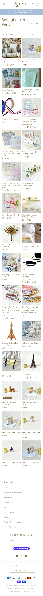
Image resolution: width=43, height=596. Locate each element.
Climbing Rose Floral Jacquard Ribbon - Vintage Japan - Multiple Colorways (11, 309)
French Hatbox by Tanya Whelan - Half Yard (31, 90)
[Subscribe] (34, 540)
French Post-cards (8, 90)
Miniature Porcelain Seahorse (9, 403)
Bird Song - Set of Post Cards (10, 275)
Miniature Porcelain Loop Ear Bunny (31, 433)
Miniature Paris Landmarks (27, 374)
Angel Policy (9, 497)
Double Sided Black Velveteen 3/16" (29, 275)
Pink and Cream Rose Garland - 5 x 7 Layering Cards (11, 185)
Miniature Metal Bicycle (30, 343)
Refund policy (19, 588)
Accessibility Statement (13, 493)
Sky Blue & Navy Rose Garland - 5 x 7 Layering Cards (11, 153)
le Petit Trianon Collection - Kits (11, 61)
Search (7, 488)
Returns (7, 517)
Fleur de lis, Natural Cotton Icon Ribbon (29, 216)
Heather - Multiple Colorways (8, 246)
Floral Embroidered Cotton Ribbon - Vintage (31, 120)
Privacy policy (30, 588)
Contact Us (8, 502)
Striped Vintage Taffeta (10, 119)
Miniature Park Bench (10, 373)
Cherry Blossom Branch (10, 215)
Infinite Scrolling (35, 22)
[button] (4, 4)
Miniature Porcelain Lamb (11, 432)
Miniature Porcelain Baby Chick (31, 403)
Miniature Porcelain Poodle (29, 61)
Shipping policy (29, 591)
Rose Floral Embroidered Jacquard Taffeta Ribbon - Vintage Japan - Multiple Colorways (31, 309)
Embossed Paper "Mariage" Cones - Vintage (31, 246)
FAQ (5, 507)
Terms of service (16, 591)
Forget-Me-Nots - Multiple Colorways (29, 184)
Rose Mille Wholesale (12, 522)
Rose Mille (16, 585)
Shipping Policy (10, 527)
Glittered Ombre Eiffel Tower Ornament (10, 344)
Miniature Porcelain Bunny (11, 462)
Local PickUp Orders (12, 512)
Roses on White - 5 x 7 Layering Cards (30, 153)
